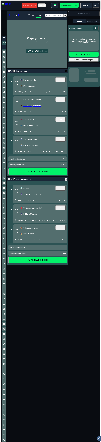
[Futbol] (14, 15)
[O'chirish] (66, 71)
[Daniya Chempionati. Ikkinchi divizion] (18, 15)
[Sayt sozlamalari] (96, 5)
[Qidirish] (65, 15)
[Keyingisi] (14, 71)
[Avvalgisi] (9, 71)
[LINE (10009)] (9, 15)
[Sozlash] (96, 28)
